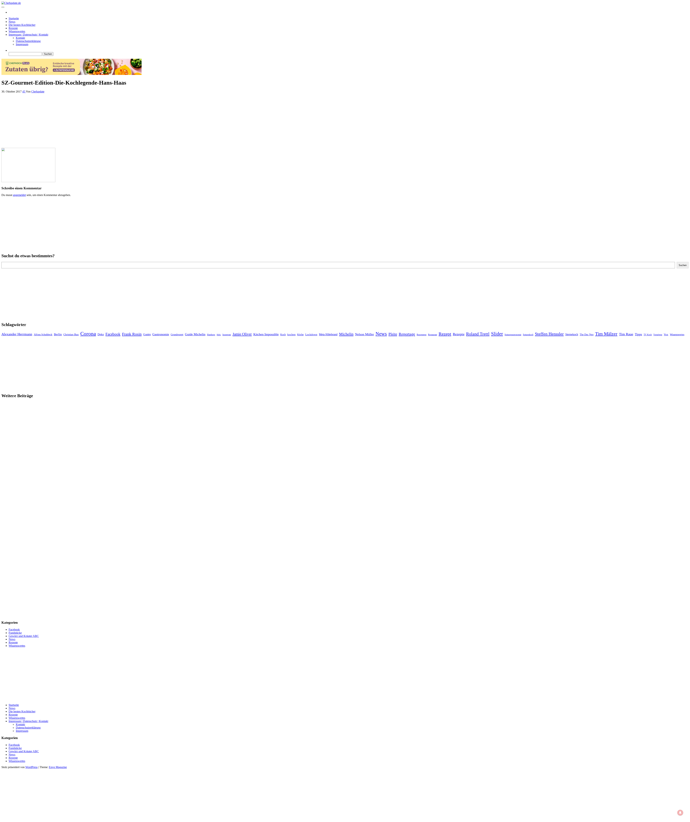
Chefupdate (37, 91)
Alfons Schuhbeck (43, 334)
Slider (497, 333)
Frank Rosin (132, 334)
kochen (291, 334)
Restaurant (432, 334)
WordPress (31, 767)
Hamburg (211, 334)
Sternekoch (571, 334)
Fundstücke (15, 632)
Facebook (112, 334)
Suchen (683, 265)
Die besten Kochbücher (22, 24)
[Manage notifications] (680, 813)
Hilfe (219, 335)
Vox (666, 334)
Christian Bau (71, 334)
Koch (283, 334)
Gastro (147, 334)
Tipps (638, 334)
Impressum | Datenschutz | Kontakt (28, 34)
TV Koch (648, 334)
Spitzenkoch (528, 334)
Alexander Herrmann (16, 334)
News (12, 21)
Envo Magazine (58, 767)
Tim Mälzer (606, 333)
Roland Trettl (477, 334)
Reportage (407, 334)
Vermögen (657, 334)
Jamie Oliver (242, 334)
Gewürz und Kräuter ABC (24, 636)
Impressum (22, 44)
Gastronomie (160, 334)
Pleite (392, 334)
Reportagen (421, 334)
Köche (300, 334)
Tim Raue (626, 334)
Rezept (445, 333)
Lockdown (311, 334)
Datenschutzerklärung (28, 41)
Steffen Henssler (549, 334)
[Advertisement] (109, 120)
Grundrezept (177, 334)
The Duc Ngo (587, 334)
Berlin (58, 334)
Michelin (346, 334)
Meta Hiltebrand (328, 334)
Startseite (14, 18)
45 (24, 91)
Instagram (226, 334)
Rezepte (13, 28)
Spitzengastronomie (513, 334)
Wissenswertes (17, 31)
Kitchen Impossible (266, 334)
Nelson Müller (364, 334)
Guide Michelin (195, 334)
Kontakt (20, 37)
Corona (88, 333)
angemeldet (19, 195)
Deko (101, 334)
